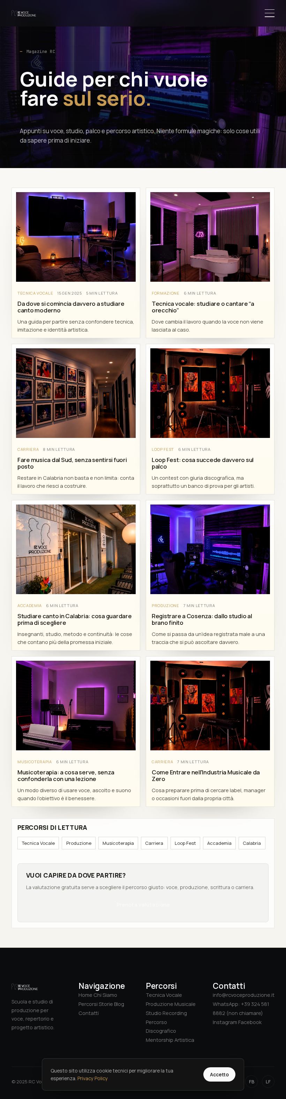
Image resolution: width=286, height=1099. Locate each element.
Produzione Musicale (171, 1003)
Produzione (78, 843)
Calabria (252, 843)
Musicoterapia (118, 843)
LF (268, 1081)
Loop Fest (185, 843)
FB (251, 1081)
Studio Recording (166, 1012)
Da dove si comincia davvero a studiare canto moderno (70, 307)
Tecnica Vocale (38, 843)
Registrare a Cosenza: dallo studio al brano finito (202, 619)
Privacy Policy (92, 1078)
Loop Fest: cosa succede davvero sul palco (203, 463)
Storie (106, 1003)
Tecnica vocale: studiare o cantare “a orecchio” (203, 307)
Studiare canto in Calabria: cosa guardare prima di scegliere (74, 619)
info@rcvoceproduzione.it (243, 994)
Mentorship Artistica (170, 1039)
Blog (119, 1003)
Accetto (219, 1074)
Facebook (250, 1021)
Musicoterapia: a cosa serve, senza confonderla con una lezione (65, 775)
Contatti (88, 1012)
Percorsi (88, 1003)
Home (85, 994)
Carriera (154, 843)
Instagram (225, 1021)
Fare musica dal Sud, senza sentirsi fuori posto (72, 463)
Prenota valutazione (143, 904)
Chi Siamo (105, 994)
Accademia (219, 843)
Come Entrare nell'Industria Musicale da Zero (206, 775)
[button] (269, 13)
